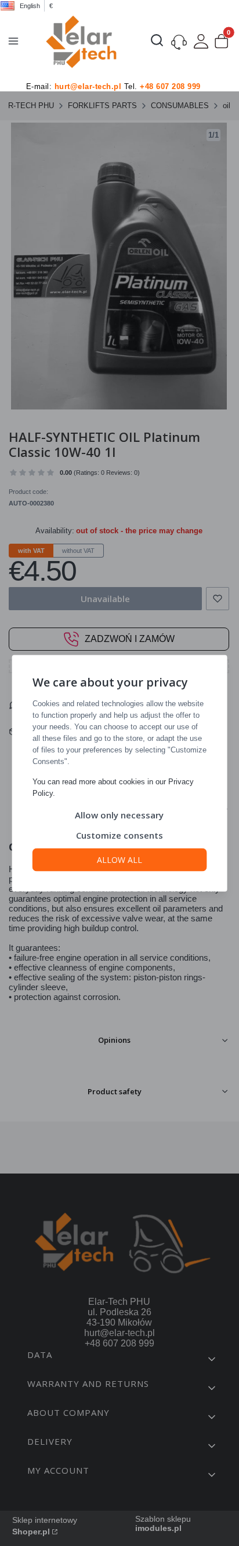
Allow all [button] (119, 859)
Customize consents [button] (119, 834)
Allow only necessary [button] (119, 814)
